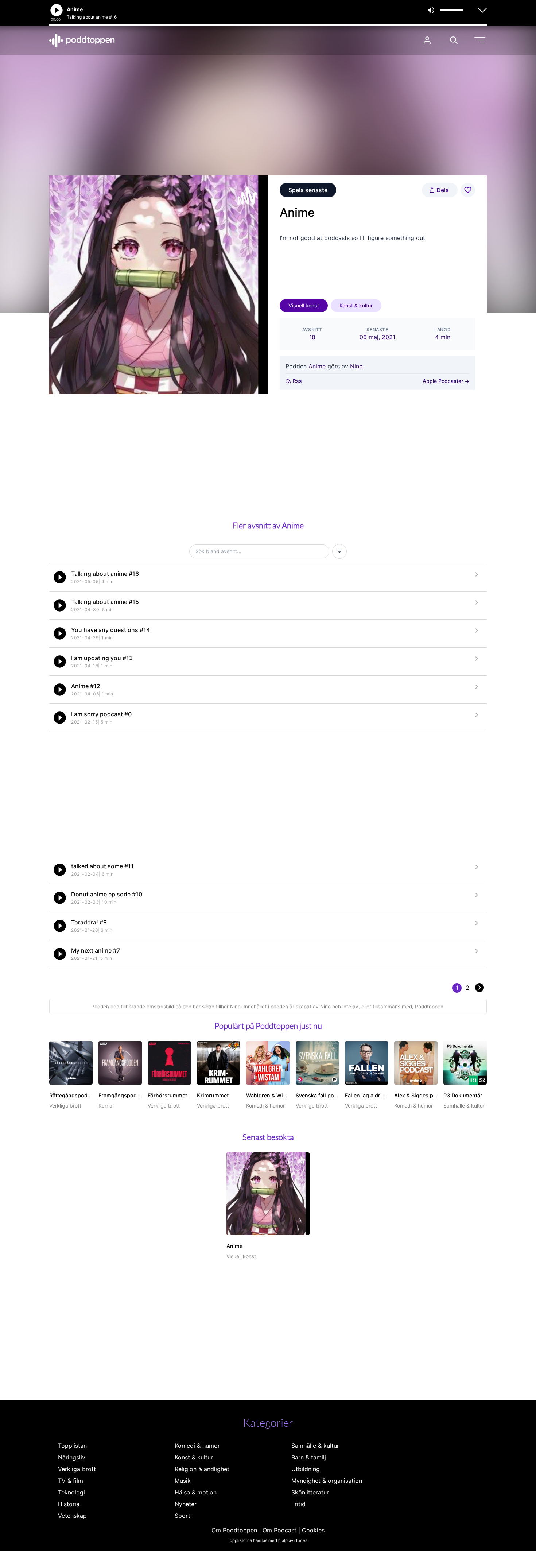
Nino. (357, 366)
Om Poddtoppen (234, 1530)
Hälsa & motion (196, 1492)
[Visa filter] (339, 551)
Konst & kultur (356, 305)
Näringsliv (71, 1457)
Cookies (313, 1530)
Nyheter (186, 1504)
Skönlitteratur (310, 1492)
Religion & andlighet (202, 1469)
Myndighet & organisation (326, 1480)
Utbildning (305, 1469)
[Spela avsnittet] (60, 577)
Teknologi (71, 1492)
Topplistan (72, 1445)
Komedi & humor (197, 1445)
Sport (182, 1515)
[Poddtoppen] (82, 40)
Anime (317, 366)
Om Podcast (279, 1530)
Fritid (298, 1504)
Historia (68, 1504)
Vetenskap (72, 1515)
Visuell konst (303, 305)
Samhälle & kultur (315, 1445)
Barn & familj (308, 1457)
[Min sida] (427, 40)
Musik (183, 1480)
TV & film (70, 1480)
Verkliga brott (77, 1469)
